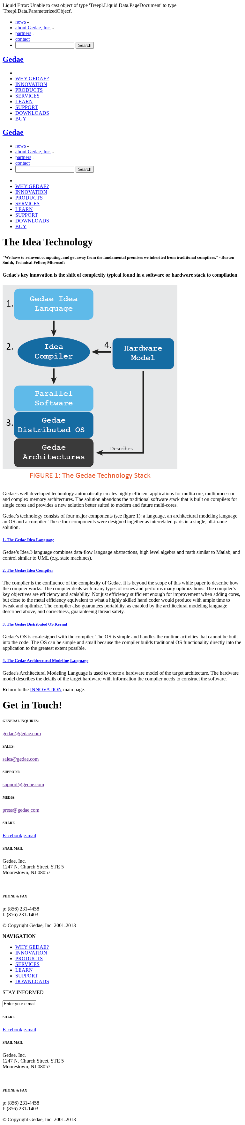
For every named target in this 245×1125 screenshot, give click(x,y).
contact (22, 39)
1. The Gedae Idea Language (28, 539)
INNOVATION (31, 84)
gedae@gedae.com (22, 733)
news (20, 22)
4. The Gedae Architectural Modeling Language (45, 660)
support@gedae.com (23, 784)
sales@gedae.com (21, 759)
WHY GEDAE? (32, 78)
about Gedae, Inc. (33, 27)
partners (23, 33)
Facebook (12, 835)
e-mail (30, 835)
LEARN (24, 101)
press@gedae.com (21, 810)
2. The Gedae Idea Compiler (28, 570)
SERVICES (27, 95)
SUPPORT (26, 107)
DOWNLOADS (32, 981)
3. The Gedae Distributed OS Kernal (35, 624)
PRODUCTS (29, 90)
